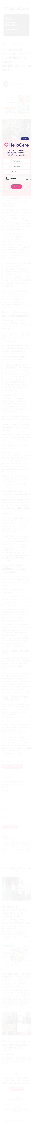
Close (24, 138)
